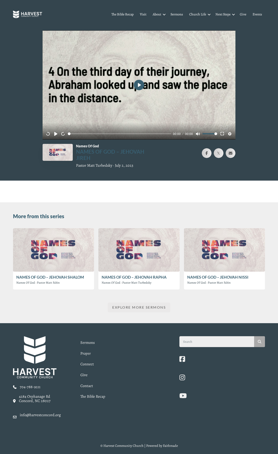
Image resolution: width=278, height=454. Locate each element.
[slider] (119, 134)
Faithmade (170, 445)
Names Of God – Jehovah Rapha (134, 277)
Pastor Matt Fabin (48, 283)
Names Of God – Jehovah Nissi (217, 277)
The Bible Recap (122, 14)
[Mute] (197, 133)
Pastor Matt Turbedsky (136, 283)
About (157, 14)
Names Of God (25, 283)
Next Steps (222, 14)
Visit (143, 14)
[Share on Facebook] (207, 153)
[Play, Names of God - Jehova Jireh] (55, 133)
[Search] (259, 341)
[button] (164, 14)
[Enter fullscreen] (222, 133)
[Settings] (229, 133)
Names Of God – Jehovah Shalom (50, 277)
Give (243, 14)
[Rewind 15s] (48, 133)
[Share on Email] (230, 153)
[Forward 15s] (63, 133)
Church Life (197, 14)
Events (257, 14)
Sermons (176, 14)
